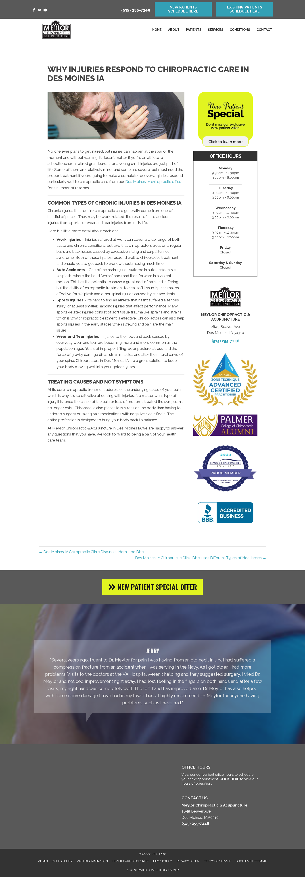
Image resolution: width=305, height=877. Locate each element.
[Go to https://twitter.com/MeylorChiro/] (39, 10)
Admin (43, 861)
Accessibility (62, 861)
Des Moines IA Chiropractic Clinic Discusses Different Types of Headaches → (200, 558)
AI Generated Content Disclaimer (153, 870)
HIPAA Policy (162, 861)
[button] (152, 587)
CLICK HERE (229, 779)
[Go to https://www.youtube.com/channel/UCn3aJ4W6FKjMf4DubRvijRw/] (45, 10)
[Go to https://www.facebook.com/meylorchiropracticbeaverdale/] (34, 10)
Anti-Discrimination (92, 861)
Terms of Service (217, 861)
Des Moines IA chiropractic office (153, 181)
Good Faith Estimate (251, 861)
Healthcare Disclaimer (130, 861)
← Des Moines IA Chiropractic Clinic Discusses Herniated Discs (92, 551)
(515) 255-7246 (135, 10)
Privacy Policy (188, 861)
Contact (264, 29)
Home (157, 29)
